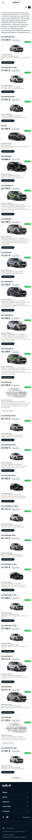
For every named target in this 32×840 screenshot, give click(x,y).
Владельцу (5, 801)
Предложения (10, 828)
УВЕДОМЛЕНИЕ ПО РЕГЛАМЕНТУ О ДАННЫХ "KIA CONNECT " (14, 837)
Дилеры (4, 797)
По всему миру (26, 817)
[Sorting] (26, 7)
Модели (4, 792)
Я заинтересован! (7, 62)
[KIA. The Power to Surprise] (6, 786)
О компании (6, 811)
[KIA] (16, 2)
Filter (29, 7)
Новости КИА (6, 806)
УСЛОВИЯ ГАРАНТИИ (8, 835)
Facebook (3, 817)
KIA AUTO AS (3, 828)
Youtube (7, 817)
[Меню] (3, 2)
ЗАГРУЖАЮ (16, 778)
